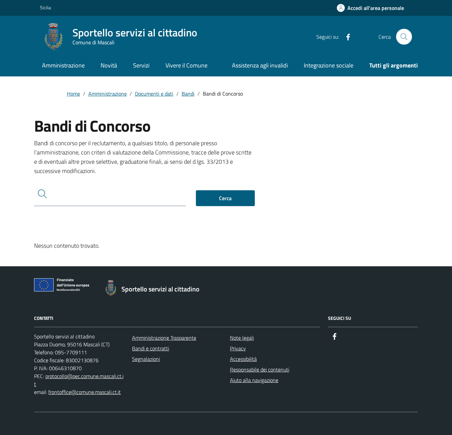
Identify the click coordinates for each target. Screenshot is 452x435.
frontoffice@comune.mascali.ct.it (84, 392)
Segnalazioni (146, 359)
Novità (109, 65)
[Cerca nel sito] (404, 37)
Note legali (242, 338)
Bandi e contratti (150, 348)
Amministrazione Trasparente (164, 338)
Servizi (141, 65)
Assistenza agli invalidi (260, 65)
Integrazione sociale (328, 65)
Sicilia (45, 7)
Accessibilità (243, 359)
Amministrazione (63, 65)
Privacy (238, 348)
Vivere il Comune (186, 65)
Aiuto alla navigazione (254, 380)
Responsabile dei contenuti (259, 369)
